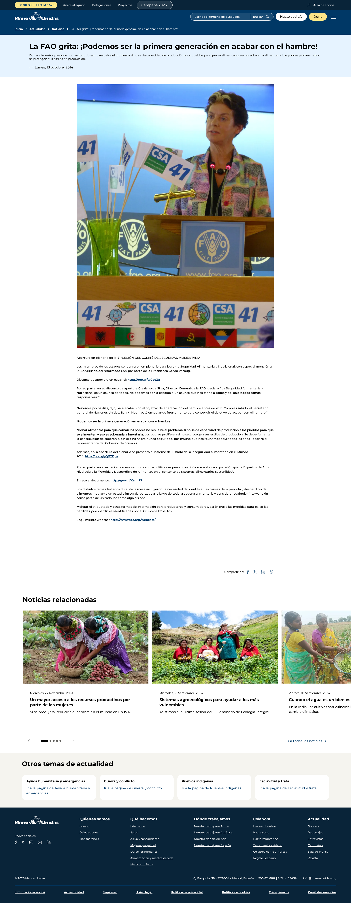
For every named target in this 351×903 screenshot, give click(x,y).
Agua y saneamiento (144, 839)
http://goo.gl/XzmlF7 (126, 480)
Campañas (315, 845)
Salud (134, 832)
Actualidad (37, 29)
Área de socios (323, 5)
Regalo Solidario (264, 858)
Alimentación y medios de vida (151, 858)
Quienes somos (95, 819)
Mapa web (110, 892)
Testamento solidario (267, 845)
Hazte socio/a (291, 17)
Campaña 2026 (154, 5)
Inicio (19, 29)
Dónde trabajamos (212, 819)
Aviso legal (144, 892)
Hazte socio (261, 832)
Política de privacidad (187, 892)
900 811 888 (25, 5)
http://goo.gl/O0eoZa (144, 379)
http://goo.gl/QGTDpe (101, 456)
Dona (317, 17)
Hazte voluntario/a (266, 839)
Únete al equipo (74, 5)
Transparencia (89, 839)
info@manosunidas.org (319, 878)
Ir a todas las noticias (304, 741)
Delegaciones (101, 5)
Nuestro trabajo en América (213, 832)
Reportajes (315, 832)
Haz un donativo (264, 826)
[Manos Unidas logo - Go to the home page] (36, 19)
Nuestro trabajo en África (211, 826)
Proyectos (125, 5)
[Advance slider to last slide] (29, 740)
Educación (137, 826)
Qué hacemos (143, 819)
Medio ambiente (141, 864)
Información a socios (30, 892)
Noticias (58, 29)
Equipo (84, 826)
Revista (313, 858)
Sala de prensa (318, 851)
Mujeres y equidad (143, 845)
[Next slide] (72, 740)
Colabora (261, 819)
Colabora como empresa (270, 851)
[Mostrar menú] (332, 16)
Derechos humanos (143, 851)
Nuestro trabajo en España (212, 845)
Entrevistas (315, 839)
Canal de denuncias (322, 892)
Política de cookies (236, 892)
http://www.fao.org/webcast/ (133, 520)
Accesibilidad (74, 892)
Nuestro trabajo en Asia (210, 839)
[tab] (44, 741)
